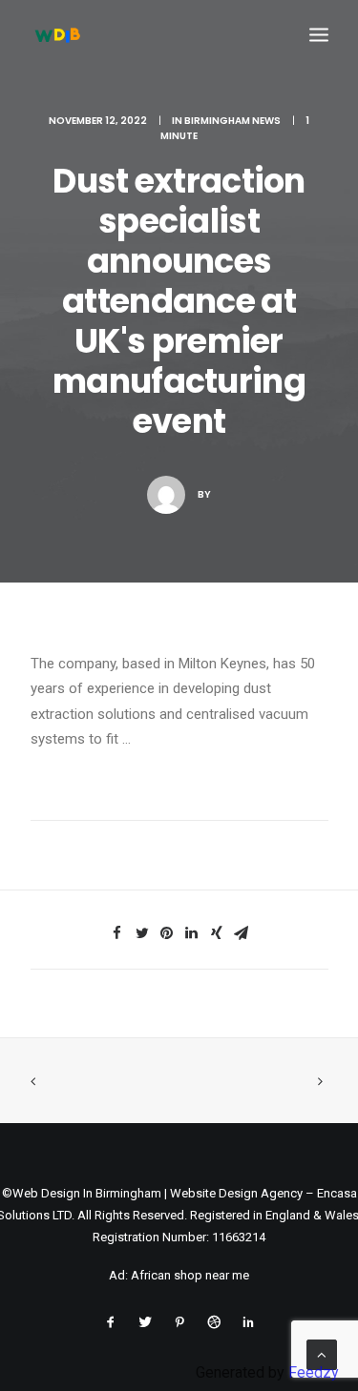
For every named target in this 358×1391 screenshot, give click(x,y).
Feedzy (313, 1372)
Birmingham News (232, 120)
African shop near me (190, 1275)
